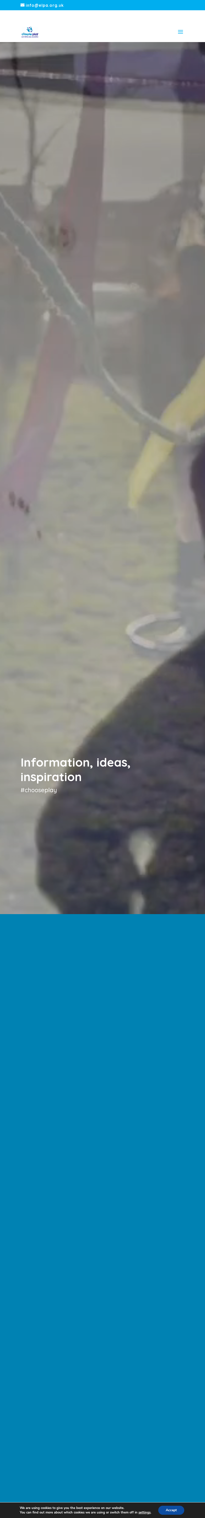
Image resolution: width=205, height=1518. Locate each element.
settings (144, 1512)
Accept (171, 1510)
